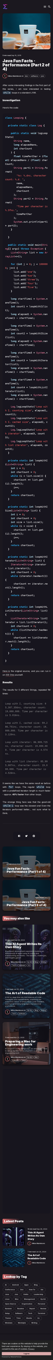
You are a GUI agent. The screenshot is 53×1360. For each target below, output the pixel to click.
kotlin (26, 1294)
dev (26, 76)
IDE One (10, 675)
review (43, 1309)
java (7, 1294)
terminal (41, 1313)
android (15, 1285)
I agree (26, 1354)
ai (29, 965)
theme (8, 1318)
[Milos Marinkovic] (5, 76)
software (34, 76)
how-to (32, 1290)
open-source (10, 1304)
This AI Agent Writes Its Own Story (36, 1235)
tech (14, 965)
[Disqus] (26, 1107)
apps (26, 1285)
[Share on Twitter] (26, 836)
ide (42, 1290)
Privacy (31, 1349)
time (18, 1318)
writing (43, 962)
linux (7, 1299)
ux (38, 1318)
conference (10, 1290)
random (8, 1309)
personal (41, 1304)
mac (36, 1057)
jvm (42, 76)
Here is (6, 671)
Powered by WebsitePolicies (11, 1357)
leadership (38, 1294)
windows (8, 1323)
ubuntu (29, 1318)
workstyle (22, 1323)
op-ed (29, 962)
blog (36, 962)
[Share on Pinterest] (35, 836)
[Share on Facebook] (18, 836)
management (29, 1299)
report (32, 1309)
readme (20, 1309)
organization (27, 1304)
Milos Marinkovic (14, 76)
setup (24, 1061)
